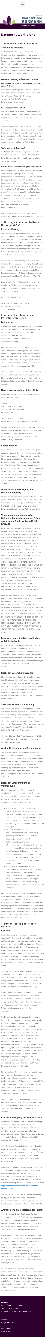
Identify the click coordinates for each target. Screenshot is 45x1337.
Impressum (5, 1328)
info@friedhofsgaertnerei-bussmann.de (16, 1311)
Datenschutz (6, 1331)
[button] (22, 4)
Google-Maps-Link (8, 1323)
